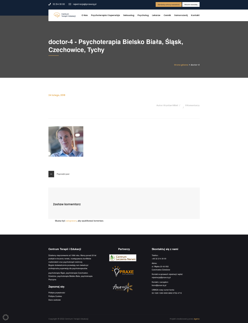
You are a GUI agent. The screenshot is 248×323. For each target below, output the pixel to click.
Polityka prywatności (56, 292)
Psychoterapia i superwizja (105, 15)
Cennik (167, 15)
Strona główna (181, 65)
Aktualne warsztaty (190, 4)
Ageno (197, 319)
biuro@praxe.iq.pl (159, 285)
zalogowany (71, 220)
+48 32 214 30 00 (159, 258)
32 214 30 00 (59, 4)
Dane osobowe (54, 300)
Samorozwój (181, 15)
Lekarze (156, 15)
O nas (85, 15)
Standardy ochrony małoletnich (169, 4)
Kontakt (195, 15)
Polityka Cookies (55, 296)
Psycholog (143, 15)
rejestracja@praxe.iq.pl (84, 4)
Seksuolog (128, 15)
